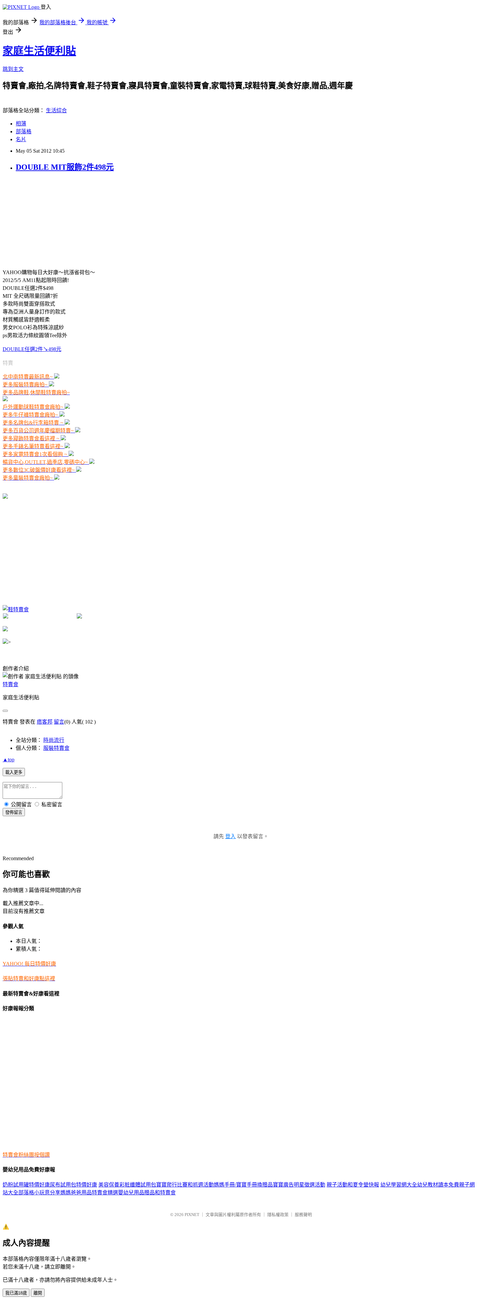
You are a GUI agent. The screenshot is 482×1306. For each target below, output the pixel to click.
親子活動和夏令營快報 (353, 1184)
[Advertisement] (52, 220)
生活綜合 (56, 110)
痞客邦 (44, 722)
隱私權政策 (278, 1214)
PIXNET (192, 1214)
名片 (21, 139)
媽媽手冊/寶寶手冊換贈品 (243, 1184)
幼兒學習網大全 (398, 1184)
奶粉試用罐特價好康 (26, 1184)
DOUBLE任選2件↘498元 (32, 349)
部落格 (23, 131)
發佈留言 (13, 812)
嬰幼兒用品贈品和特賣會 (147, 1192)
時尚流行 (53, 740)
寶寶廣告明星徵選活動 (299, 1184)
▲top (8, 759)
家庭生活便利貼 (39, 51)
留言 (59, 722)
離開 (37, 1293)
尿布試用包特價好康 (73, 1184)
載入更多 (13, 772)
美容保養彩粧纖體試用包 (127, 1184)
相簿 (21, 123)
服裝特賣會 (56, 748)
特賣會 (10, 684)
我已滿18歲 (16, 1293)
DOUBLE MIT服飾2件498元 (65, 167)
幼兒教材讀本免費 (438, 1184)
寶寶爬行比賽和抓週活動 (185, 1184)
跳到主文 (13, 69)
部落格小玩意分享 (39, 1192)
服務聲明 (303, 1214)
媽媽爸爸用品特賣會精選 (89, 1192)
